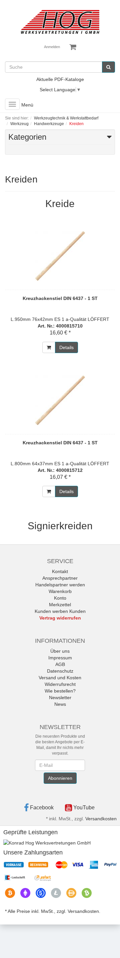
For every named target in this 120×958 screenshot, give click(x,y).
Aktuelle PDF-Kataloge (60, 79)
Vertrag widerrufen (60, 618)
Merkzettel (60, 604)
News (60, 704)
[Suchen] (108, 67)
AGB (60, 664)
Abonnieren (60, 778)
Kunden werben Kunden (60, 611)
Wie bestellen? (60, 691)
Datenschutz (60, 671)
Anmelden (52, 47)
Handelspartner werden (60, 584)
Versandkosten (101, 818)
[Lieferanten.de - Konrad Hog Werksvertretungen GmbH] (47, 842)
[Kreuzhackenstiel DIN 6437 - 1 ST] (60, 256)
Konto (60, 598)
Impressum (60, 657)
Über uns (60, 651)
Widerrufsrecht (60, 684)
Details (66, 347)
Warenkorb (60, 591)
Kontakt (60, 571)
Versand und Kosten (60, 677)
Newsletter (60, 697)
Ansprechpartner (60, 578)
